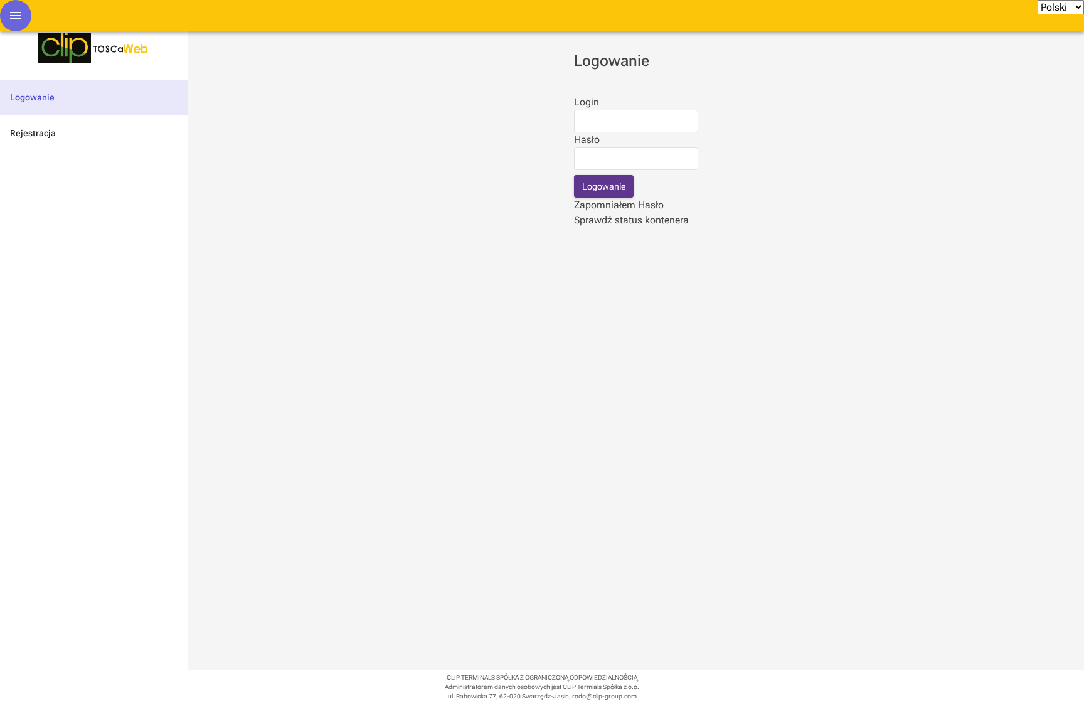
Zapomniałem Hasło (619, 205)
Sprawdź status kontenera (631, 220)
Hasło (587, 140)
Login (586, 102)
